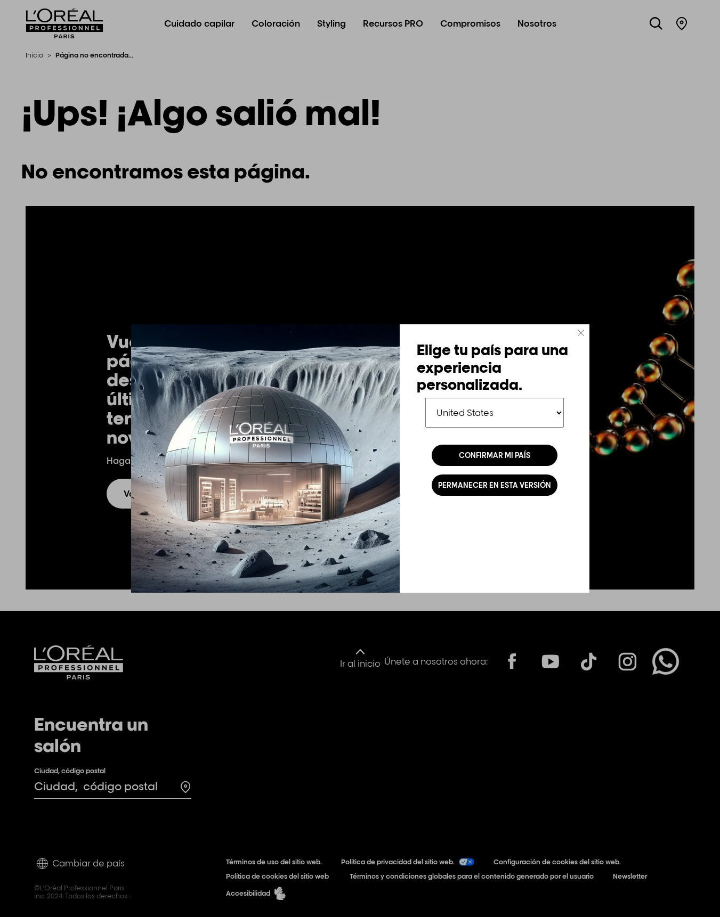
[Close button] (581, 333)
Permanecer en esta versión (494, 485)
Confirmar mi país (494, 455)
